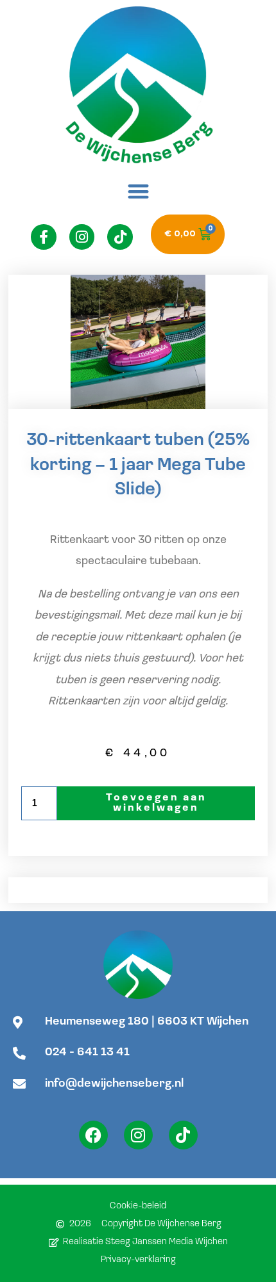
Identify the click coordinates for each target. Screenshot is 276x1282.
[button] (138, 191)
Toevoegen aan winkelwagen (156, 803)
